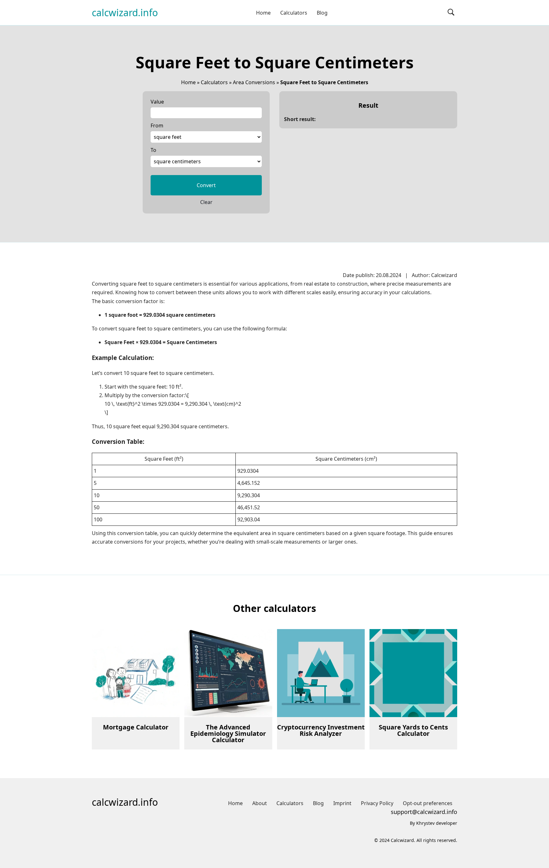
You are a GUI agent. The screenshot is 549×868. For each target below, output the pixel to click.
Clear (206, 202)
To (153, 150)
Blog (322, 12)
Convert (206, 185)
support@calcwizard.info (424, 812)
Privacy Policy (377, 803)
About (259, 803)
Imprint (342, 803)
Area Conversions (254, 82)
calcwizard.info (125, 12)
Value (157, 101)
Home (263, 12)
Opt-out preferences (427, 803)
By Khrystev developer (433, 823)
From (157, 125)
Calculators (293, 12)
